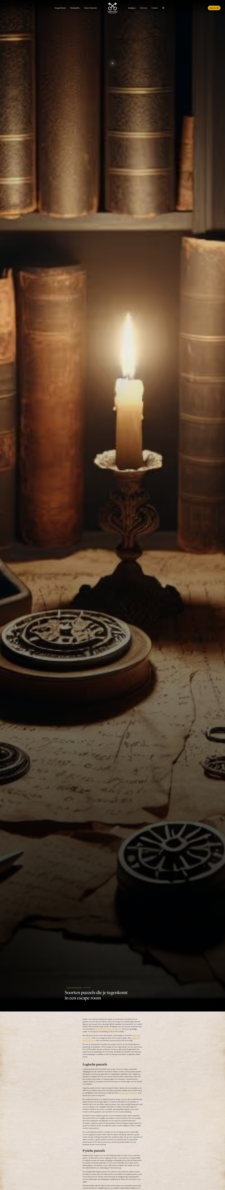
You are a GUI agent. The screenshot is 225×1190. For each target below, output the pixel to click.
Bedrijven (132, 8)
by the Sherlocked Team (74, 987)
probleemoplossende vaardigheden (108, 1029)
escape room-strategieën (128, 1093)
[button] (60, 8)
